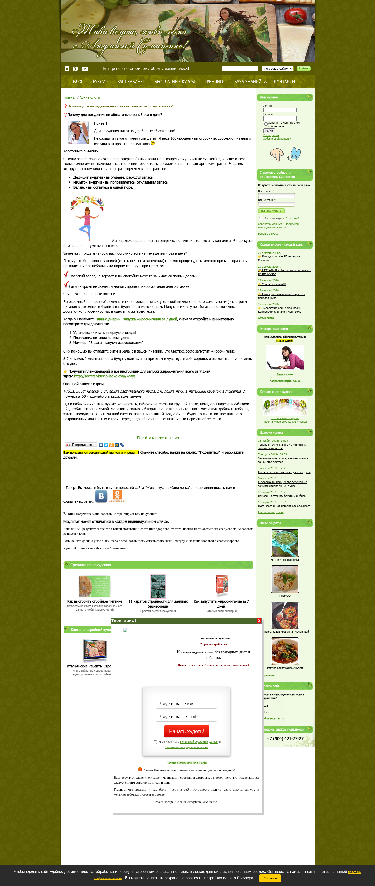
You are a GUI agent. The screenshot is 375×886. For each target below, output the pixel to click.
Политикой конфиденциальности (186, 747)
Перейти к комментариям (158, 437)
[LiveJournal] (122, 445)
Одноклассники (75, 68)
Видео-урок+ (285, 374)
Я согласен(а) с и (278, 223)
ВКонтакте (67, 68)
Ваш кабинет (131, 81)
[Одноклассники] (111, 445)
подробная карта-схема (285, 380)
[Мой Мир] (117, 445)
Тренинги (215, 81)
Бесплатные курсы (175, 81)
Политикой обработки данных (199, 742)
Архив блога (90, 97)
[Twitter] (106, 445)
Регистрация (271, 135)
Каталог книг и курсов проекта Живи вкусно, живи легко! (285, 419)
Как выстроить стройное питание (94, 601)
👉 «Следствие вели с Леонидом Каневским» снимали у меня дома (279, 309)
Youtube (85, 68)
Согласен (270, 878)
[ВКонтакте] (101, 445)
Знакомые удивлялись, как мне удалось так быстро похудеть (283, 460)
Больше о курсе (268, 233)
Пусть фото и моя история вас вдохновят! (284, 505)
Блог (78, 81)
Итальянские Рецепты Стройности (95, 665)
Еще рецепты (266, 675)
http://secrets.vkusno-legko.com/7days (104, 376)
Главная (69, 97)
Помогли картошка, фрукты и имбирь (282, 495)
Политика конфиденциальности (187, 762)
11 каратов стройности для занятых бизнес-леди (158, 604)
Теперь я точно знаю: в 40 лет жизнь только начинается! (282, 446)
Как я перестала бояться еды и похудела (284, 472)
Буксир (100, 81)
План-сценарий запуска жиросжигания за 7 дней (136, 319)
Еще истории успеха (271, 512)
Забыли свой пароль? (277, 138)
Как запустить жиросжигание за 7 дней (221, 604)
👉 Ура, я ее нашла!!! (272, 284)
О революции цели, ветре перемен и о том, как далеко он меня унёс (282, 483)
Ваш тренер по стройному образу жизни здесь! (145, 68)
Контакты (284, 81)
